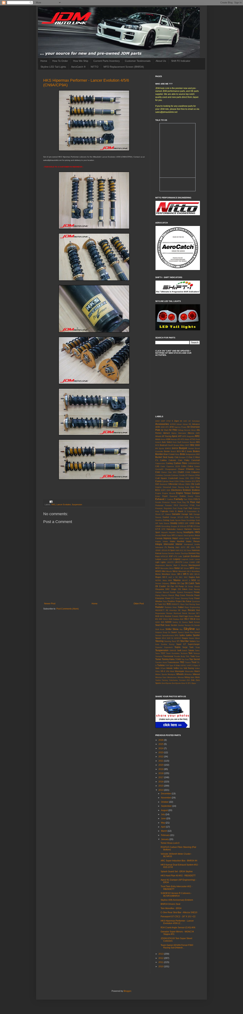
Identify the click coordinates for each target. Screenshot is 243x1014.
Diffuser (181, 484)
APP (180, 436)
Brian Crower (169, 454)
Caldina (163, 460)
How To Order (60, 60)
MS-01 (197, 574)
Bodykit (183, 448)
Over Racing (194, 589)
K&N (177, 550)
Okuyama (159, 589)
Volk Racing (189, 668)
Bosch (173, 451)
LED (170, 559)
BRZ (198, 454)
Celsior (197, 466)
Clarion (164, 472)
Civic (157, 472)
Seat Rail (159, 625)
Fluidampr (159, 505)
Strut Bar (184, 641)
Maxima (184, 565)
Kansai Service (168, 553)
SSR (168, 638)
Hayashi (164, 532)
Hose (169, 535)
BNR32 (168, 448)
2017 (161, 777)
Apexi (174, 436)
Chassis (190, 469)
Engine (158, 493)
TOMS (178, 659)
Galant (168, 514)
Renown (191, 613)
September (166, 806)
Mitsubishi (182, 571)
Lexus (197, 559)
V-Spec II (196, 665)
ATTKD (193, 439)
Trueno (188, 662)
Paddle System (176, 592)
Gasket (166, 517)
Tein (190, 653)
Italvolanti (159, 547)
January (165, 839)
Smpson (158, 632)
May (163, 823)
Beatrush (164, 445)
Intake (165, 541)
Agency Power (180, 427)
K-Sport (171, 550)
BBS (198, 442)
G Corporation (190, 511)
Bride (182, 454)
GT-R (157, 529)
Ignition (191, 535)
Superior (158, 647)
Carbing (169, 463)
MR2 (191, 574)
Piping (157, 595)
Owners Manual (162, 592)
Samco (185, 622)
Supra (177, 647)
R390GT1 (175, 604)
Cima (198, 469)
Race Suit (184, 604)
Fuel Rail (188, 508)
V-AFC (189, 665)
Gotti (198, 520)
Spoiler (196, 635)
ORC (167, 589)
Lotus (185, 562)
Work (197, 677)
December (166, 793)
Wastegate (179, 671)
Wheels (180, 674)
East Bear (195, 487)
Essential (173, 496)
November (166, 797)
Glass (183, 520)
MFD (192, 568)
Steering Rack (170, 641)
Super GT (181, 644)
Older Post (139, 603)
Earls (187, 487)
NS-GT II (186, 580)
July (163, 814)
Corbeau (174, 475)
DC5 (198, 481)
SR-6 (164, 638)
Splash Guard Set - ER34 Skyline (177, 871)
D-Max (182, 481)
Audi (198, 439)
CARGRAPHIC (194, 463)
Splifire (182, 635)
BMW (197, 445)
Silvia (175, 629)
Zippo (193, 683)
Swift (179, 650)
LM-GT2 (170, 562)
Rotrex (191, 616)
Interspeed (188, 544)
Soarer (174, 632)
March (164, 831)
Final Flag (181, 502)
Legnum (184, 559)
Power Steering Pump (184, 598)
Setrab (197, 625)
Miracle (169, 571)
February (165, 835)
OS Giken (182, 589)
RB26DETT (160, 610)
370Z (168, 421)
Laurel (165, 559)
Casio (162, 466)
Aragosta (190, 436)
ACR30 (173, 424)
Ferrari (173, 502)
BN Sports (159, 448)
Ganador (176, 514)
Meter (177, 568)
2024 (161, 748)
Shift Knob (159, 629)
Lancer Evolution (63, 504)
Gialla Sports (175, 520)
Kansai (158, 553)
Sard (191, 622)
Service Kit (189, 625)
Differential (172, 484)
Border (167, 451)
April (163, 827)
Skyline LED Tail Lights (53, 66)
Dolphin (158, 487)
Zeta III (184, 683)
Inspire (158, 541)
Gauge (173, 517)
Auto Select (167, 442)
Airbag (180, 430)
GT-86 (190, 526)
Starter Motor (194, 638)
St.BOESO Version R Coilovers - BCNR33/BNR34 (176, 894)
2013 (161, 954)
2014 (161, 790)
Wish (192, 677)
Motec (173, 574)
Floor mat (195, 502)
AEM (163, 427)
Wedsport (171, 674)
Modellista (196, 571)
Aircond (187, 430)
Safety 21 (177, 622)
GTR (163, 529)
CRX (187, 478)
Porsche (189, 595)
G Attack (179, 511)
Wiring (187, 677)
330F (163, 421)
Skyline (189, 629)
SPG (176, 635)
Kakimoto (196, 550)
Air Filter (173, 430)
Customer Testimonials (137, 60)
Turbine (161, 665)
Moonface (166, 574)
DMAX (188, 484)
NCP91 (158, 580)
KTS (175, 556)
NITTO (94, 66)
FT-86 (192, 505)
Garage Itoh (186, 514)
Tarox (157, 653)
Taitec (197, 650)
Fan (185, 499)
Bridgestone (191, 454)
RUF (182, 619)
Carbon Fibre (180, 463)
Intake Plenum (193, 541)
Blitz (192, 445)
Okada (197, 586)
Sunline (164, 644)
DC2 (193, 481)
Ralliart (181, 607)
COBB (187, 472)
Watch (197, 671)
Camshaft (195, 460)
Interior (179, 544)
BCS (157, 445)
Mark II (176, 565)
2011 (161, 962)
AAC (185, 421)
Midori (197, 568)
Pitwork (171, 595)
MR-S (186, 574)
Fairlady (178, 499)
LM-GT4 (178, 562)
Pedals (197, 592)
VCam (162, 668)
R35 (169, 604)
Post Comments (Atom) (67, 609)
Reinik (184, 613)
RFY (198, 613)
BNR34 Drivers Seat (170, 904)
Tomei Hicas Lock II (170, 843)
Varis (157, 668)
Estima (183, 496)
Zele (193, 680)
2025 (161, 744)
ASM (168, 439)
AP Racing (166, 436)
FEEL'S (196, 499)
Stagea (185, 638)
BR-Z (184, 451)
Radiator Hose (171, 607)
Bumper (182, 457)
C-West (196, 457)
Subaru (192, 641)
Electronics (176, 490)
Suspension (77, 504)
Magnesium (160, 565)
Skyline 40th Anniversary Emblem (177, 900)
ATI (178, 439)
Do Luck (195, 484)
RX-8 (192, 619)
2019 (161, 769)
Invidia (197, 544)
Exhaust (159, 499)
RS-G (165, 619)
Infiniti (181, 538)
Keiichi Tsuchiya (181, 553)
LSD (198, 562)
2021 (161, 761)
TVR (167, 665)
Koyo (157, 556)
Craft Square (161, 478)
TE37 (163, 653)
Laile (180, 556)
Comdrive (159, 475)
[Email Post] (51, 501)
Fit (188, 502)
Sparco (181, 632)
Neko (165, 580)
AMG (198, 433)
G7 (163, 514)
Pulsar (188, 601)
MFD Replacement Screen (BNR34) (124, 66)
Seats (167, 625)
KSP (171, 556)
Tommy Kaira (168, 659)
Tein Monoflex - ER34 (171, 908)
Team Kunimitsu (172, 653)
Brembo (159, 454)
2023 (161, 752)
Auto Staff (177, 442)
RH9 (157, 616)
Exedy (190, 496)
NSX (193, 580)
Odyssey (165, 583)
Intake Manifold (177, 541)
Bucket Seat (161, 457)
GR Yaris (159, 523)
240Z (157, 421)
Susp (198, 647)
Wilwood (196, 674)
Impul (175, 538)
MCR (157, 568)
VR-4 (162, 671)
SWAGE (173, 650)
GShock (183, 526)
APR (184, 436)
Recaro (191, 610)
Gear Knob (195, 517)
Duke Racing (178, 487)
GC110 (180, 517)
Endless (196, 490)
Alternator (182, 433)
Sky (181, 629)
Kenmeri (192, 553)
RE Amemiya (171, 610)
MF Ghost (185, 568)
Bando (192, 442)
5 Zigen (175, 421)
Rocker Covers (171, 616)
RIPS (162, 616)
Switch (184, 650)
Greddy (173, 523)
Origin (173, 589)
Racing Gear (194, 604)
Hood (163, 535)
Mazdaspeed (194, 565)
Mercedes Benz (166, 568)
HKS (53, 504)
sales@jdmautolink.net (166, 112)
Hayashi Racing (175, 532)
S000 (157, 622)
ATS (182, 439)
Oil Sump (189, 586)
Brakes (196, 451)
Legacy (176, 559)
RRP (160, 619)
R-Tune (158, 604)
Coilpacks (195, 472)
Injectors (196, 538)
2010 (161, 966)
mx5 (170, 577)
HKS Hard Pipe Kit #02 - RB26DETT (178, 875)
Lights (163, 562)
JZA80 (158, 550)
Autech (158, 442)
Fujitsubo (164, 511)
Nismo (177, 580)
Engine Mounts (168, 493)
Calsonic (172, 460)
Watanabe (189, 671)
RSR (170, 619)
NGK (170, 580)
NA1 (181, 577)
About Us (161, 60)
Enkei (157, 496)
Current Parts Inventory (106, 60)
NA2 (185, 577)
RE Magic (182, 610)
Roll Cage (183, 616)
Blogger (127, 991)
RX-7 (186, 619)
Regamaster (160, 613)
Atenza (174, 439)
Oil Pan (170, 586)
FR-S (176, 505)
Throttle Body (179, 656)
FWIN (171, 511)
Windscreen (172, 677)
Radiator (159, 607)
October (165, 802)
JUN (198, 547)
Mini (163, 571)
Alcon (193, 430)
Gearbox (158, 520)
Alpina (173, 433)
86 (181, 421)
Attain (186, 439)
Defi (157, 484)
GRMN (158, 526)
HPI (173, 535)
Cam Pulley (183, 460)
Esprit (164, 496)
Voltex (197, 668)
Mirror (175, 571)
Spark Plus (189, 632)
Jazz (177, 547)
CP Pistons (189, 475)
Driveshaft (167, 487)
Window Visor (161, 677)
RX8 (198, 619)
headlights (188, 532)
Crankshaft (173, 478)
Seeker (181, 625)
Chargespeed (170, 469)
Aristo (157, 439)
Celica (190, 466)
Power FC (169, 598)
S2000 (168, 622)
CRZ (192, 478)
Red (198, 610)
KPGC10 (164, 556)
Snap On (166, 632)
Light (157, 562)
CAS (157, 466)
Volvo (157, 671)
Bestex (176, 445)
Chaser (181, 469)
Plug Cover (180, 595)
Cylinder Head (168, 481)
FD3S (190, 499)
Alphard (166, 433)
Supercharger (194, 644)
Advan (179, 424)
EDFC (163, 490)
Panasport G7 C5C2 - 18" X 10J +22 (178, 916)
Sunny (171, 644)
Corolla (182, 475)
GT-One (196, 526)
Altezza (191, 433)
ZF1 (189, 683)
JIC (188, 547)
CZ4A (176, 481)
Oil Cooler (160, 586)
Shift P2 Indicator (180, 60)
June (163, 818)
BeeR (170, 445)
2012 (161, 958)
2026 (161, 740)
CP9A (197, 475)
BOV (179, 451)
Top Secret (194, 659)
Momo (158, 574)
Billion (182, 445)
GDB (186, 517)
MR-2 (179, 574)
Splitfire (189, 635)
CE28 (177, 466)
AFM (172, 427)
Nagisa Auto (194, 577)
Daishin (188, 481)
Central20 (159, 469)
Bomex (191, 448)
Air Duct (164, 430)
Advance (196, 424)
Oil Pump (179, 586)
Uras (178, 665)
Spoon (158, 638)
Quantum (196, 601)
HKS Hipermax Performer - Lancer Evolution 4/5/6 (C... (177, 922)
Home (43, 60)
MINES (158, 571)
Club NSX (172, 472)
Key (198, 553)
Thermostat (168, 656)
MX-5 (164, 577)
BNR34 (175, 448)
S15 (162, 622)
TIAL (188, 656)
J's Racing (169, 547)
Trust (193, 662)
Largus (158, 559)
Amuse (158, 436)
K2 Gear (187, 550)
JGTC (183, 547)
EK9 (168, 490)
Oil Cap (180, 583)
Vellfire (176, 668)
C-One (189, 457)
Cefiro (183, 466)
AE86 (157, 427)
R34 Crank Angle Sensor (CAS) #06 (178, 927)
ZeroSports (176, 683)
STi (178, 641)
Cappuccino (160, 463)
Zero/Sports (166, 683)
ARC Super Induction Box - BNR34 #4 (179, 860)
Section (174, 625)
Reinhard (177, 613)
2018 (161, 773)
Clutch (181, 472)
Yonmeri (182, 680)
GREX (181, 523)
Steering (159, 641)
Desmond (163, 484)
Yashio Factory (161, 680)
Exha (198, 496)
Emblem (187, 490)
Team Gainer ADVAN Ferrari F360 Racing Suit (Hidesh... (177, 946)
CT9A (197, 478)
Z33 (188, 680)
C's (156, 460)
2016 (161, 781)
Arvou (163, 439)
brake (189, 451)
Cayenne (170, 466)
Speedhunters (168, 635)
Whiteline (188, 674)
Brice (177, 454)
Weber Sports (161, 674)
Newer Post (49, 603)
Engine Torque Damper (188, 493)
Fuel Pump (178, 508)
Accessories (162, 423)
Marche (169, 565)
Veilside (169, 668)
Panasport (188, 592)
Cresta (181, 478)
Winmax (181, 677)
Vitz (181, 668)
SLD (198, 629)
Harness (188, 529)
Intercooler (169, 544)
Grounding (165, 526)
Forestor (168, 505)
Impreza (167, 538)
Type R (172, 665)
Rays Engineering (192, 607)
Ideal (186, 535)
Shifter (168, 629)
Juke (193, 547)
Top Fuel (185, 659)
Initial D (188, 538)
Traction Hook (161, 662)
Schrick (197, 622)
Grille (197, 523)
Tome (197, 656)
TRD (182, 662)
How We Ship (80, 60)
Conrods (167, 475)
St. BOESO (176, 638)
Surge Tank (188, 647)
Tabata (191, 650)
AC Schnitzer (194, 421)
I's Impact (179, 535)
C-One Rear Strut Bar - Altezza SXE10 (179, 912)
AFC (167, 427)
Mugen (158, 577)
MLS (189, 571)
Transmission (173, 662)
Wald (172, 671)
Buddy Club (173, 457)
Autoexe (185, 442)
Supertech (168, 647)
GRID (191, 523)
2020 (161, 765)
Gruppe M (175, 526)
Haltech (180, 529)
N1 (176, 577)
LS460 (192, 562)
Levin (191, 559)
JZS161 (164, 550)
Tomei (158, 659)
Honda (158, 535)
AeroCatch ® (78, 66)
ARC (197, 436)
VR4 (167, 671)
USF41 (183, 665)
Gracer (166, 523)
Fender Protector (162, 502)
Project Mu (180, 601)
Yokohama (173, 680)
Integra (158, 544)
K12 (181, 550)
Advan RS (187, 424)
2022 (161, 756)
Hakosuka (171, 529)
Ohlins (173, 583)
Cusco (158, 481)
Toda (192, 656)
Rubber (176, 619)
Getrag (166, 520)
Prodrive (171, 601)
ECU (157, 490)
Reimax (169, 613)
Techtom (184, 653)
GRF (186, 523)
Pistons (164, 595)
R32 (164, 604)
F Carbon (169, 499)
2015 (161, 786)
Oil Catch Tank (192, 583)
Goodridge (190, 520)
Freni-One (184, 505)
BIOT (187, 445)
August (164, 810)
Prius (165, 601)
